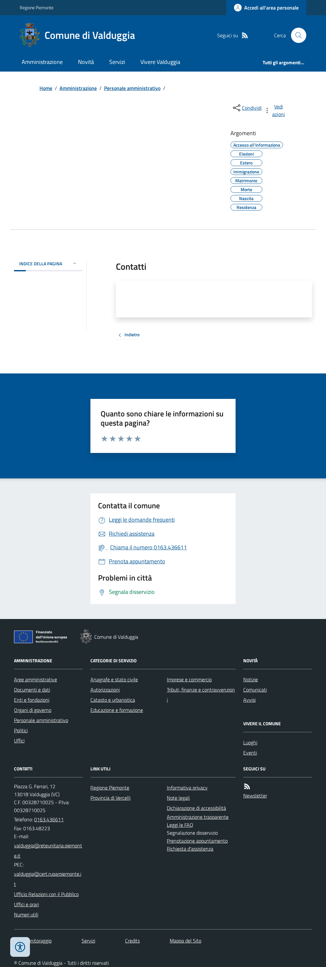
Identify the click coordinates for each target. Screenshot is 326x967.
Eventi (250, 752)
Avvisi (249, 700)
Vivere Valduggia (160, 62)
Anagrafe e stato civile (114, 679)
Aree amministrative (35, 679)
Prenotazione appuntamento (197, 841)
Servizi (117, 62)
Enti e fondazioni (31, 700)
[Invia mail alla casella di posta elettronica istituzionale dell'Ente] (48, 850)
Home (45, 88)
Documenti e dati (32, 689)
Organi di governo (32, 710)
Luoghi (250, 742)
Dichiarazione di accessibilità (196, 808)
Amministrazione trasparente (198, 817)
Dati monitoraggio (33, 940)
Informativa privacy (187, 787)
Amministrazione (42, 62)
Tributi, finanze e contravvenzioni (201, 695)
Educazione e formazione (116, 710)
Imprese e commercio (189, 679)
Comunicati (255, 689)
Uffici (19, 740)
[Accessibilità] (20, 947)
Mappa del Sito (185, 940)
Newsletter (255, 795)
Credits (132, 940)
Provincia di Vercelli (110, 798)
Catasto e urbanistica (112, 700)
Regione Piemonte (36, 7)
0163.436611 (49, 819)
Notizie (250, 679)
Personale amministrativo (132, 88)
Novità (86, 62)
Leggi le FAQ (180, 825)
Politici (21, 730)
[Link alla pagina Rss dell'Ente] (247, 786)
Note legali (178, 798)
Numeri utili (26, 914)
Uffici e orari (26, 904)
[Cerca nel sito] (296, 35)
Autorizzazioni (105, 689)
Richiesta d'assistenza (190, 848)
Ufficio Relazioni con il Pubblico (46, 894)
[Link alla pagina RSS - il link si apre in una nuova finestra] (245, 35)
